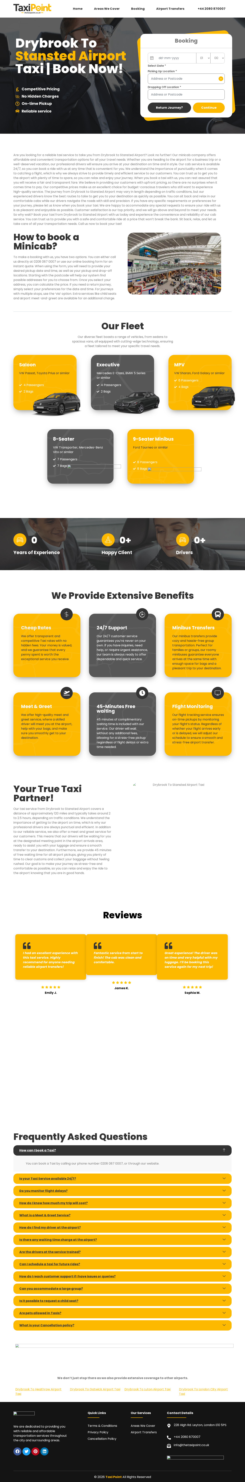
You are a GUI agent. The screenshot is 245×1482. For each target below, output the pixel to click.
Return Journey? (169, 107)
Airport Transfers (170, 8)
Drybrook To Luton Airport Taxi (147, 1389)
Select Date (157, 65)
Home (77, 8)
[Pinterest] (35, 1451)
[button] (171, 8)
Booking (138, 8)
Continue (208, 107)
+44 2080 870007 (211, 8)
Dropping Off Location (164, 87)
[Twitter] (26, 1451)
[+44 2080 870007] (169, 1438)
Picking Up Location (162, 71)
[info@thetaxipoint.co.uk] (169, 1446)
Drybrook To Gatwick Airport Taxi (95, 1389)
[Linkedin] (44, 1451)
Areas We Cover (107, 8)
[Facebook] (17, 1451)
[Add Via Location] (221, 78)
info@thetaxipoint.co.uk (191, 1445)
